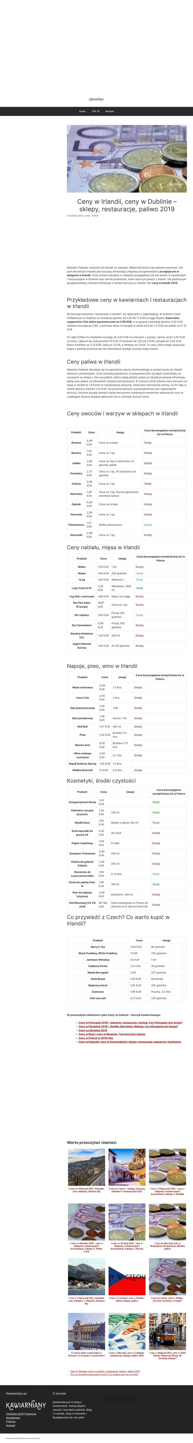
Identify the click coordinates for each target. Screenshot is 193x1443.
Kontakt (110, 111)
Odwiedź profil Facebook (21, 1413)
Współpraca (13, 1417)
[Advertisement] (96, 47)
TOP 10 (96, 111)
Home (82, 111)
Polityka (11, 1421)
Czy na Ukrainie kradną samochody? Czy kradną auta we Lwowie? (104, 1374)
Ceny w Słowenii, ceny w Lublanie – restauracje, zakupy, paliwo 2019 (105, 1371)
